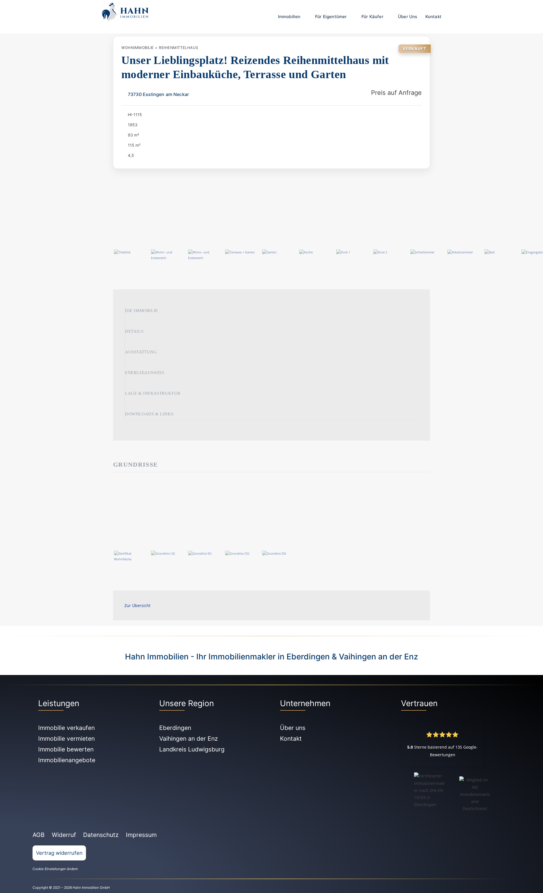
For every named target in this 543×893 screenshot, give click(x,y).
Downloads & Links (149, 414)
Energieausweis (144, 372)
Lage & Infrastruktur (152, 393)
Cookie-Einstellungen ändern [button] (55, 869)
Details (134, 331)
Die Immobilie (141, 310)
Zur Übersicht (137, 605)
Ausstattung (141, 352)
